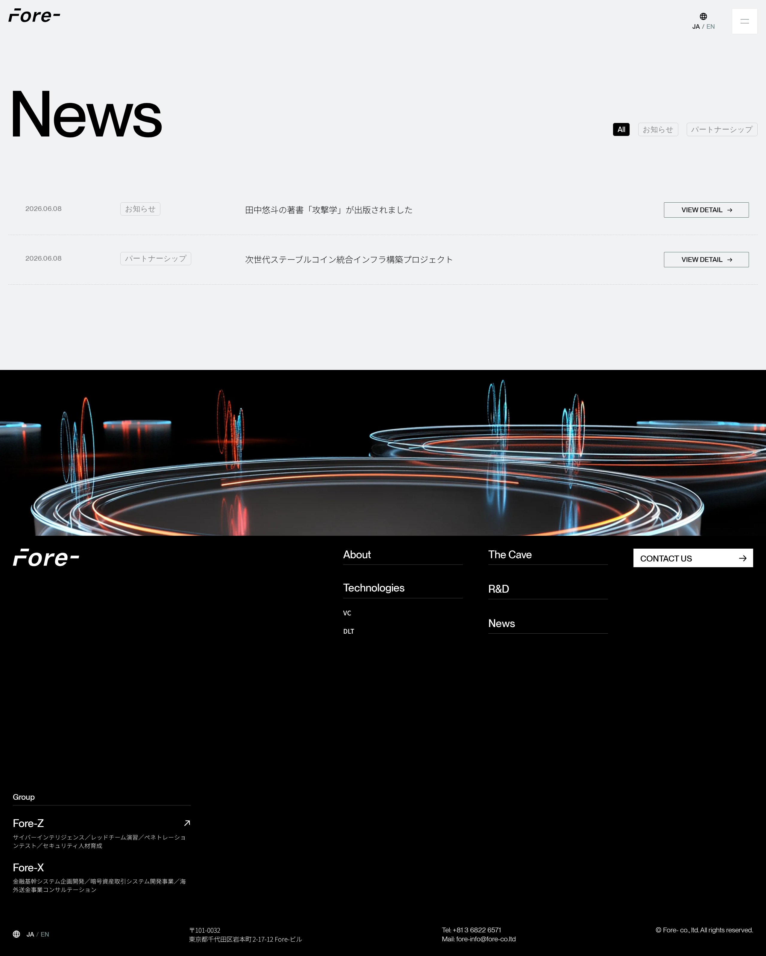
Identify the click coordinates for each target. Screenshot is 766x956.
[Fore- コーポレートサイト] (35, 15)
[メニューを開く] (744, 21)
